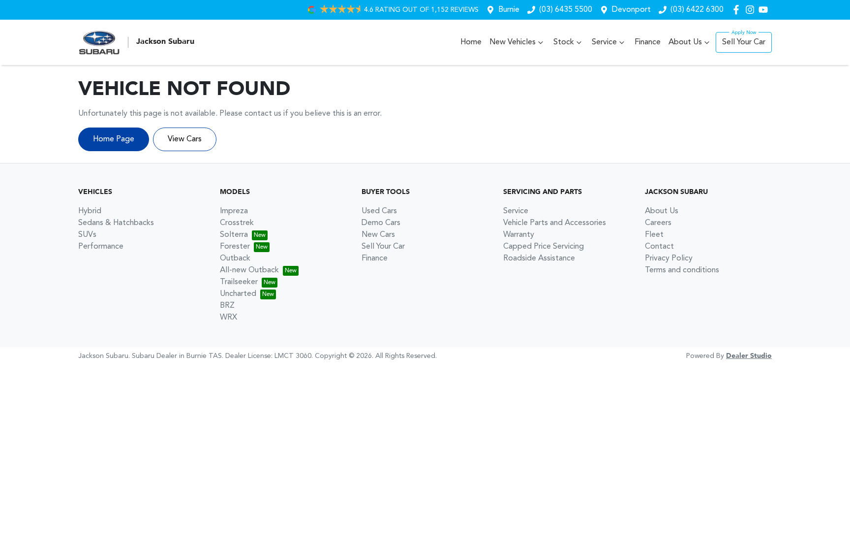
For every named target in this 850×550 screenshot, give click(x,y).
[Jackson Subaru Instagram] (752, 9)
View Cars (185, 139)
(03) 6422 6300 (697, 10)
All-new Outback (249, 270)
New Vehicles (512, 42)
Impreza (234, 211)
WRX (228, 318)
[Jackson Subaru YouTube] (765, 9)
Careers (658, 223)
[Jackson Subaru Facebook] (738, 9)
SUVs (87, 235)
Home (471, 42)
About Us (685, 42)
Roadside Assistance (539, 258)
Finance (648, 42)
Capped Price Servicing (543, 247)
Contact (659, 247)
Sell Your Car (743, 42)
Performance (100, 247)
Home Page (113, 139)
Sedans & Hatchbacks (116, 223)
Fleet (654, 235)
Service (604, 42)
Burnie (508, 10)
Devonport (631, 10)
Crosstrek (237, 223)
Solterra (234, 235)
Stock (563, 42)
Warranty (518, 235)
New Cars (378, 235)
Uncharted (238, 294)
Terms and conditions (682, 270)
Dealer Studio (749, 356)
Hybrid (89, 211)
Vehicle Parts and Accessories (554, 223)
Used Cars (379, 211)
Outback (235, 258)
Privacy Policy (669, 258)
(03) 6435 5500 (565, 10)
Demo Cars (381, 223)
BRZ (227, 306)
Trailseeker (239, 282)
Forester (235, 247)
